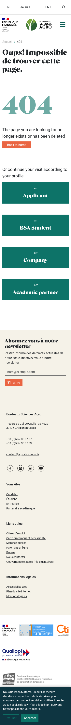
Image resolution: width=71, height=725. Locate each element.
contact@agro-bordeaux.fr (22, 454)
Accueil (7, 42)
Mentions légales (16, 596)
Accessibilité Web (16, 586)
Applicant (35, 192)
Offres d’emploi (15, 533)
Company (35, 257)
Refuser (11, 718)
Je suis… (26, 7)
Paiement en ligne (17, 547)
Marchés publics (16, 542)
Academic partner (35, 289)
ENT (48, 7)
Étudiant (11, 499)
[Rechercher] (64, 7)
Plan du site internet (18, 591)
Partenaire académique (20, 508)
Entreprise (12, 503)
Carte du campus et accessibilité (26, 538)
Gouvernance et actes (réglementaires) (30, 561)
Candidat (12, 494)
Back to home (16, 145)
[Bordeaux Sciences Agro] (27, 24)
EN (7, 7)
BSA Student (35, 225)
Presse (10, 552)
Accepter (30, 718)
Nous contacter (15, 557)
